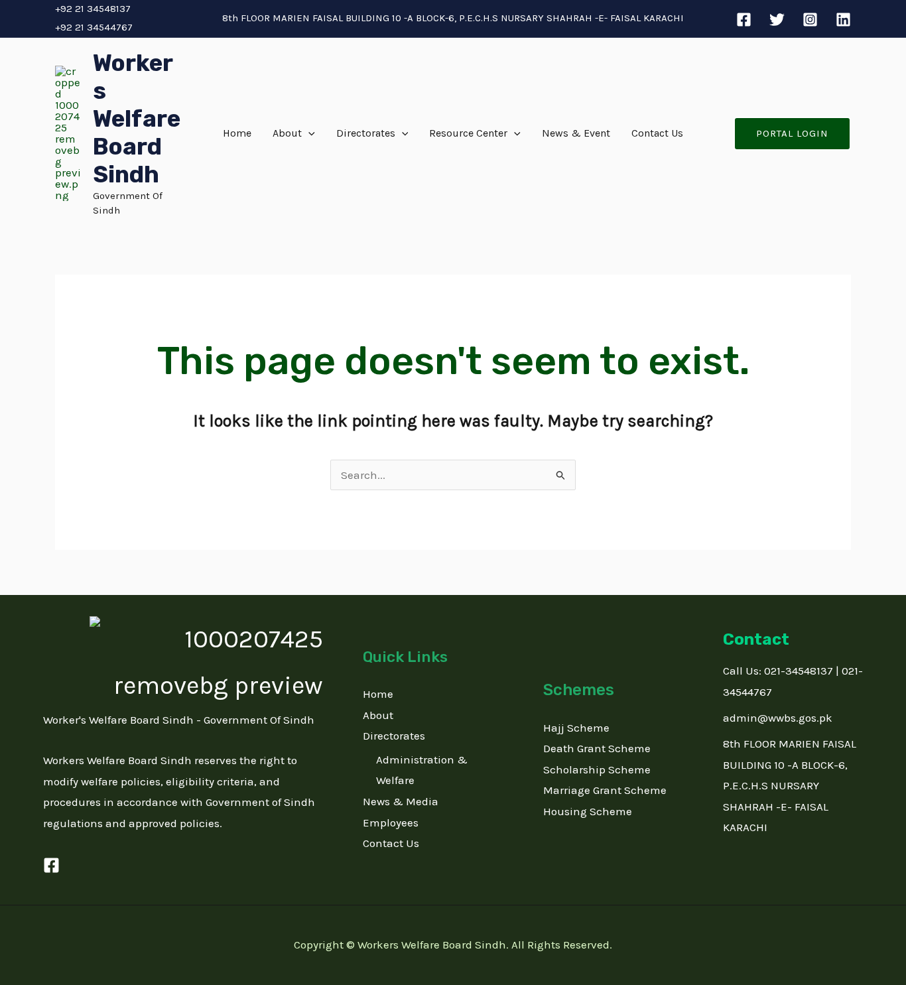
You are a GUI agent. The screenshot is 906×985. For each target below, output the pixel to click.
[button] (308, 133)
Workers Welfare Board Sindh (136, 118)
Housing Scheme (587, 811)
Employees (391, 822)
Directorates (365, 133)
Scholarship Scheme (597, 769)
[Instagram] (810, 19)
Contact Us (657, 133)
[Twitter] (777, 19)
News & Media (400, 801)
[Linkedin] (843, 19)
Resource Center (468, 133)
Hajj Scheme (576, 727)
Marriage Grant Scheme (605, 790)
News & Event (576, 133)
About (287, 133)
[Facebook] (743, 19)
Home (237, 133)
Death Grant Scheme (597, 748)
